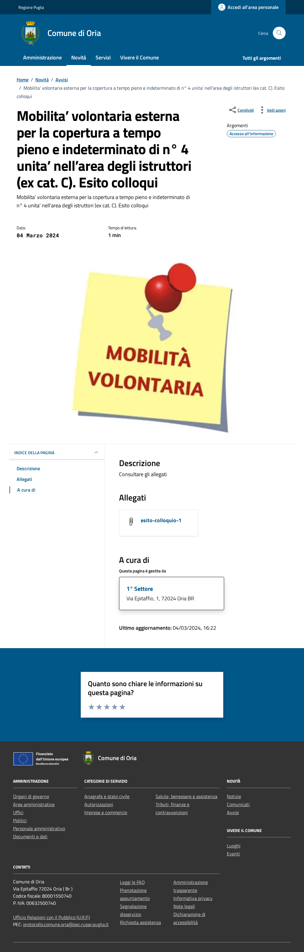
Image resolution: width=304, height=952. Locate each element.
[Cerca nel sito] (279, 33)
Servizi (103, 57)
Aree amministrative (34, 804)
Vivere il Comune (139, 57)
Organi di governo (31, 796)
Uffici (18, 812)
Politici (20, 820)
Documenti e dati (30, 836)
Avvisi (233, 812)
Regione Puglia (31, 7)
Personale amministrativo (39, 828)
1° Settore (139, 588)
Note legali (184, 906)
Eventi (233, 853)
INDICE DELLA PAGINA (34, 452)
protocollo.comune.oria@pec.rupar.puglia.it (66, 924)
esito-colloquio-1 (161, 520)
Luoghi (233, 845)
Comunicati (238, 804)
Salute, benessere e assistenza (186, 796)
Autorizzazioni (98, 804)
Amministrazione (42, 57)
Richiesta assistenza (140, 922)
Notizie (234, 796)
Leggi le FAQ (132, 882)
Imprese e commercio (105, 812)
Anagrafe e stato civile (106, 796)
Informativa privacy (193, 898)
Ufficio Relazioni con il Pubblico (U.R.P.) (51, 917)
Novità (78, 57)
